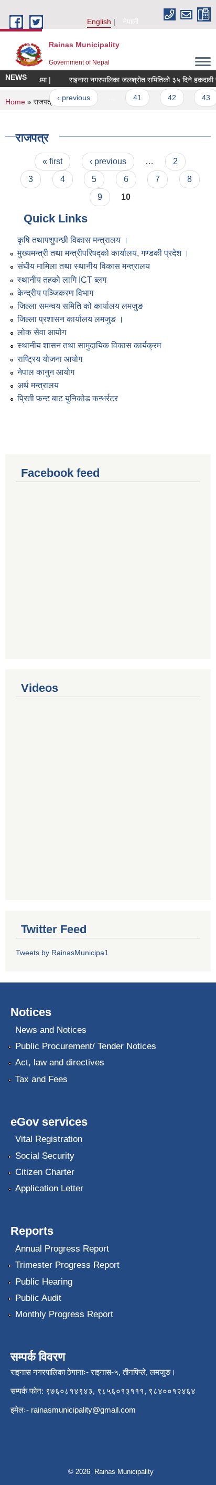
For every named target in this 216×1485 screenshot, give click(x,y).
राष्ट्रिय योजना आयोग (49, 359)
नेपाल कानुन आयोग (45, 372)
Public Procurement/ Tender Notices (85, 1046)
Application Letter (49, 1188)
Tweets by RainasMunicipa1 (62, 952)
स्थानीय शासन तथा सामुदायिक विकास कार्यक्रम (89, 345)
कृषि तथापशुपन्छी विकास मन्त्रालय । (72, 240)
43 (200, 97)
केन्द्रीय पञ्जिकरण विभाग (55, 293)
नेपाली (130, 21)
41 (132, 97)
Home (15, 102)
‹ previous (67, 97)
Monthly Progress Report (64, 1314)
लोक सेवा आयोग (41, 332)
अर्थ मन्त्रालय (38, 385)
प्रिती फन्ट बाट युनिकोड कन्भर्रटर (67, 398)
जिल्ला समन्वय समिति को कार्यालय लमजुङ (80, 306)
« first (52, 161)
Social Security (44, 1156)
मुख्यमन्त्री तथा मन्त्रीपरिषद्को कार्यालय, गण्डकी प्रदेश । (103, 253)
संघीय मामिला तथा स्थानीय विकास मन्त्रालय (83, 266)
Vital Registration (48, 1139)
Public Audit (38, 1298)
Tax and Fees (41, 1079)
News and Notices (51, 1030)
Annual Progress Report (62, 1249)
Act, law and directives (59, 1062)
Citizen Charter (44, 1172)
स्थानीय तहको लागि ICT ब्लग (61, 279)
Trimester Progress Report (67, 1265)
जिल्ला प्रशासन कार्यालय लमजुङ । (70, 319)
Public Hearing (43, 1282)
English (99, 21)
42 (166, 97)
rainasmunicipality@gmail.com (83, 1409)
